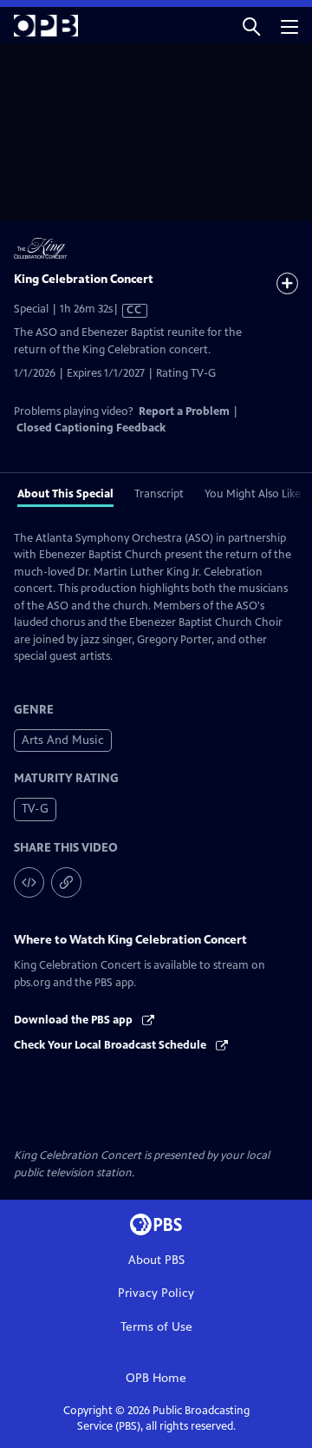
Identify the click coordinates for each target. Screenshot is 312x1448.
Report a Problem (184, 411)
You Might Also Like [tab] (253, 494)
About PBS (156, 1260)
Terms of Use (156, 1327)
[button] (251, 25)
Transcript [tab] (159, 494)
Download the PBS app (74, 1020)
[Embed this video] (29, 882)
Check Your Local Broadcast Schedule (111, 1045)
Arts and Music (63, 740)
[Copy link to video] (66, 882)
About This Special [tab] (65, 494)
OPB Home (156, 1378)
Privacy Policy (156, 1293)
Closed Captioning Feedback (91, 428)
